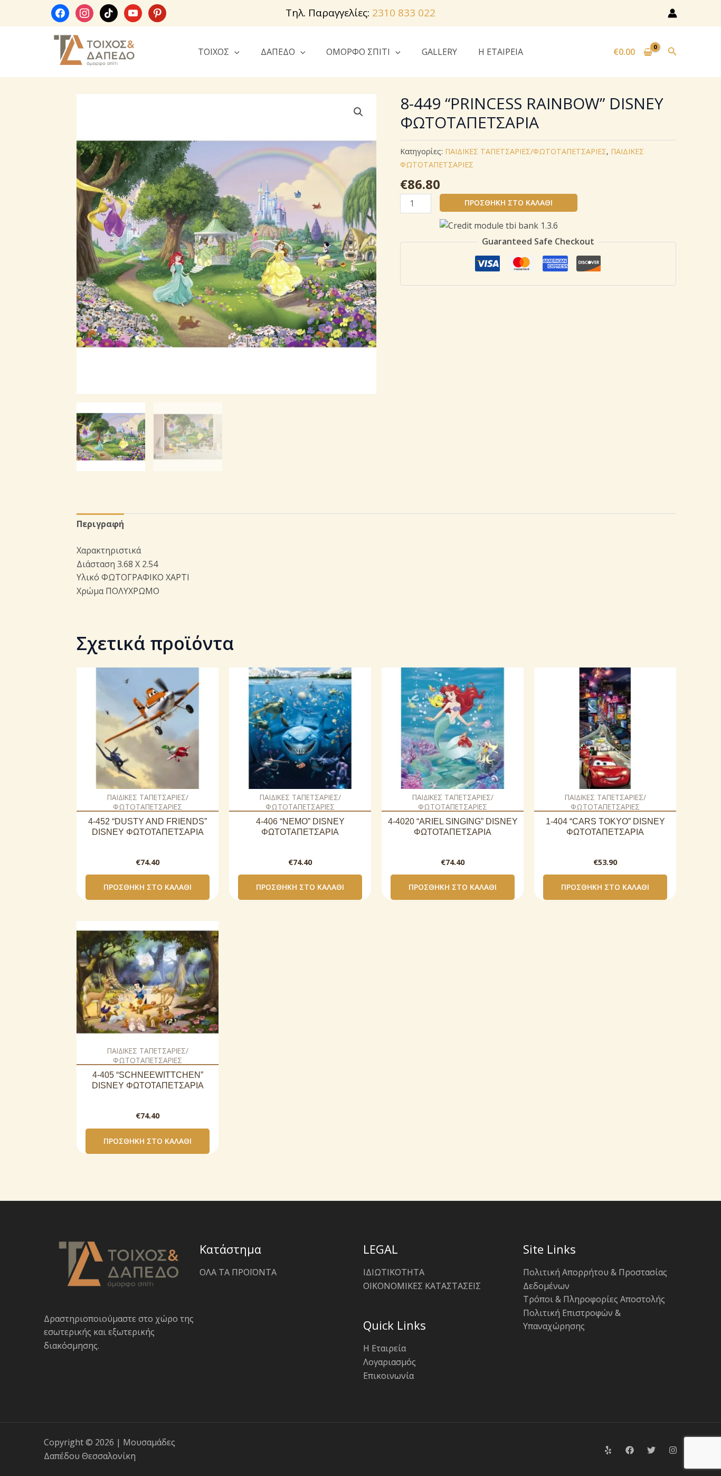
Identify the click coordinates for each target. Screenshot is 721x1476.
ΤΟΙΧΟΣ (213, 52)
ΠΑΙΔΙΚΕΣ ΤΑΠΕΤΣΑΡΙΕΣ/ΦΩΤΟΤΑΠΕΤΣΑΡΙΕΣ (525, 151)
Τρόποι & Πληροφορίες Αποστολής (594, 1299)
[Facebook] (629, 1450)
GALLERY (439, 52)
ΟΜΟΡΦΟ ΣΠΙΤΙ (358, 52)
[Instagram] (673, 1450)
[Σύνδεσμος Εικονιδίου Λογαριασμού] (672, 13)
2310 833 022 (403, 13)
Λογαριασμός (389, 1362)
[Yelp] (608, 1450)
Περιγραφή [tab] (100, 524)
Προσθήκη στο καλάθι (508, 203)
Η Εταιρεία (384, 1348)
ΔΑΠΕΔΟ (278, 52)
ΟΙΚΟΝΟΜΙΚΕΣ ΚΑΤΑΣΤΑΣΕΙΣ (422, 1286)
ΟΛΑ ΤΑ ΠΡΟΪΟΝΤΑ (238, 1272)
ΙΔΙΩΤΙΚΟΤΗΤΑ (393, 1272)
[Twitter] (651, 1450)
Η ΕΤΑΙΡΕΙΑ (500, 52)
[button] (234, 52)
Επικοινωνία (388, 1375)
